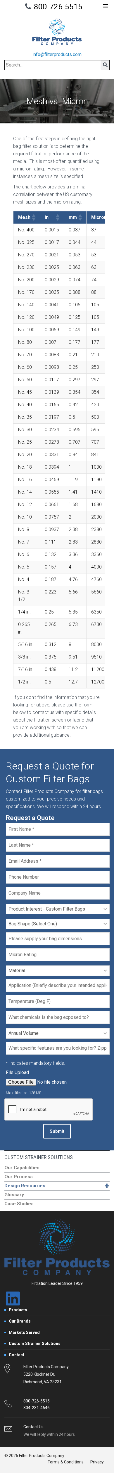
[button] (33, 217)
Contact (16, 1355)
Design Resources (56, 1185)
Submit (57, 1131)
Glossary (14, 1194)
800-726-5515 (58, 6)
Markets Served (24, 1332)
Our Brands (20, 1321)
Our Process (18, 1176)
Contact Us (33, 1427)
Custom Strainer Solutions (35, 1343)
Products (18, 1309)
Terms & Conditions (66, 1462)
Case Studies (19, 1203)
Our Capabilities (21, 1167)
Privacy (97, 1462)
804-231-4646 (36, 1407)
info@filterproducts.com (57, 54)
